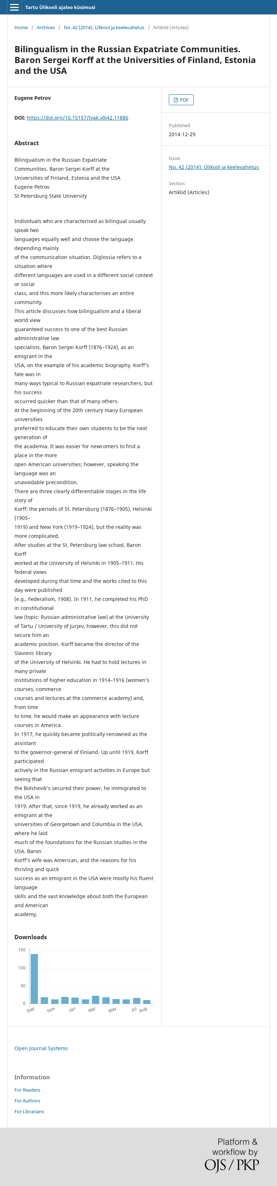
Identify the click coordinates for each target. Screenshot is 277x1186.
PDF (184, 100)
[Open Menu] (14, 7)
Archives (46, 27)
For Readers (27, 1090)
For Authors (27, 1100)
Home (21, 27)
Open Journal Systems (41, 1048)
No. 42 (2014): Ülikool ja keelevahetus (104, 27)
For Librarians (29, 1111)
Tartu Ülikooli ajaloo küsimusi (60, 7)
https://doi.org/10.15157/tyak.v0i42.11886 (77, 117)
